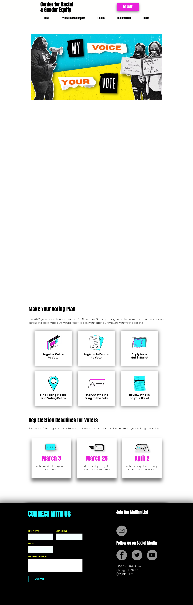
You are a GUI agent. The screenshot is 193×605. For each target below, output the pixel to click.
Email (31, 544)
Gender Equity (57, 9)
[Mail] (121, 531)
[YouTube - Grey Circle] (152, 555)
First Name (34, 531)
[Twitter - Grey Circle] (137, 555)
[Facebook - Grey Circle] (121, 555)
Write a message (37, 556)
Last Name (61, 531)
